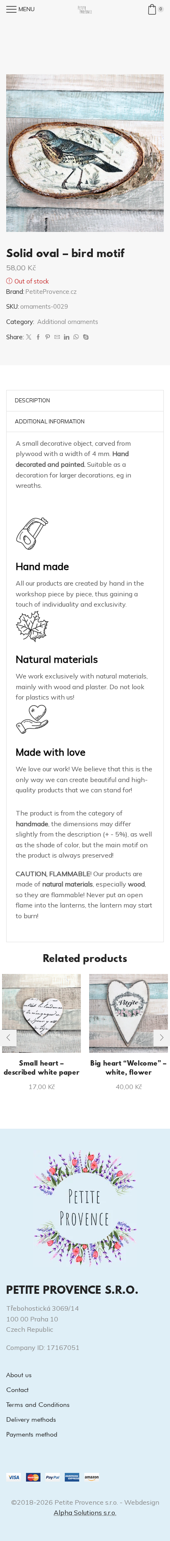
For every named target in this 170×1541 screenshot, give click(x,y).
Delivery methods (31, 1419)
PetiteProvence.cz (51, 291)
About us (19, 1375)
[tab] (32, 400)
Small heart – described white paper (42, 1068)
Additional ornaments (67, 322)
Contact (17, 1390)
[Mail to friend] (57, 337)
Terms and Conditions (38, 1405)
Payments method (31, 1434)
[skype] (85, 337)
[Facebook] (38, 337)
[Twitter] (28, 337)
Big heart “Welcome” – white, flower (128, 1068)
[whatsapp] (76, 337)
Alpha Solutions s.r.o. (85, 1512)
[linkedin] (66, 337)
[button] (8, 1038)
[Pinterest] (47, 337)
